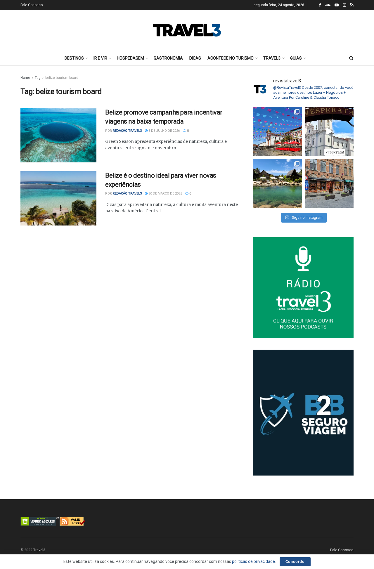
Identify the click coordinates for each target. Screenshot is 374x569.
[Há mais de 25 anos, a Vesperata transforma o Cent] (329, 131)
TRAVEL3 (271, 58)
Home (25, 78)
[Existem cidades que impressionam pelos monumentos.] (277, 131)
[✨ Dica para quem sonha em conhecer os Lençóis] (277, 183)
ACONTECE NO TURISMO (230, 58)
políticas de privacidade (253, 561)
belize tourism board (61, 78)
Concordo (295, 561)
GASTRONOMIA (168, 58)
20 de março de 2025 (165, 193)
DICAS (195, 58)
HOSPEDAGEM (130, 58)
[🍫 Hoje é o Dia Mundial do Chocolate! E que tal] (329, 183)
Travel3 (39, 550)
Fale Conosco (31, 5)
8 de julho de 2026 (164, 131)
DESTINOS (74, 58)
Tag (38, 78)
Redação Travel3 (127, 131)
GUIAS (296, 58)
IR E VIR (100, 58)
